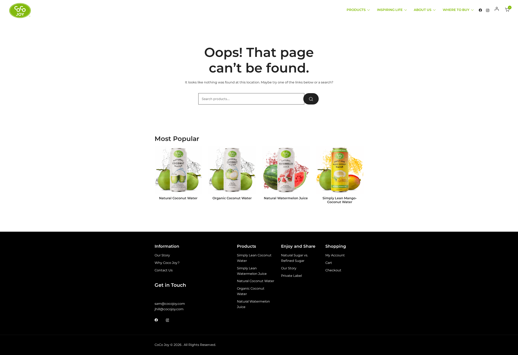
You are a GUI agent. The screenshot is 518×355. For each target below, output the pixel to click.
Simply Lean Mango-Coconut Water (340, 200)
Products (356, 10)
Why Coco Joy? (167, 263)
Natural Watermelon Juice (286, 198)
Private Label (291, 276)
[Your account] (497, 10)
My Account (335, 255)
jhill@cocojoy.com (169, 309)
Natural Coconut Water (178, 198)
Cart (328, 263)
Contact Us (164, 270)
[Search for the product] (311, 98)
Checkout (333, 270)
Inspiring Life (390, 10)
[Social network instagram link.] (487, 10)
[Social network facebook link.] (480, 10)
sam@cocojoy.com (170, 304)
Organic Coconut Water (232, 198)
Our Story (162, 255)
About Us (422, 10)
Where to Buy (456, 10)
